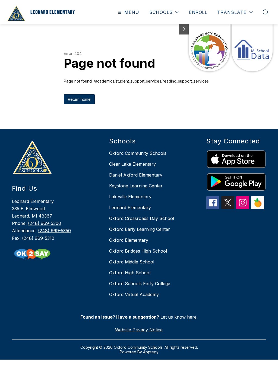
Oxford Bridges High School (138, 251)
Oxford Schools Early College (139, 283)
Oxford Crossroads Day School (141, 218)
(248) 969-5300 (44, 223)
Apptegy (151, 352)
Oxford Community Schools (137, 153)
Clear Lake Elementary (132, 164)
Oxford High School (129, 272)
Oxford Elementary (128, 240)
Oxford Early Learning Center (139, 229)
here (192, 317)
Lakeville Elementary (130, 196)
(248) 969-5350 (54, 230)
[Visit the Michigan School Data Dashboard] (252, 47)
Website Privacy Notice (139, 329)
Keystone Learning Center (136, 185)
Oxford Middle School (131, 262)
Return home (79, 99)
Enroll (198, 12)
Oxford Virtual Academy (134, 294)
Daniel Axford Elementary (135, 175)
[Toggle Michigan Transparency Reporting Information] (184, 29)
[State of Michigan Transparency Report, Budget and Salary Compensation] (209, 47)
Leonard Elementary (130, 207)
